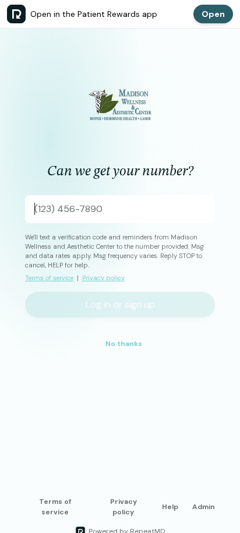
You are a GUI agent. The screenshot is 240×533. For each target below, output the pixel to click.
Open (213, 14)
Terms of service (49, 278)
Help (170, 506)
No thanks (123, 343)
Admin (203, 506)
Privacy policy (103, 278)
